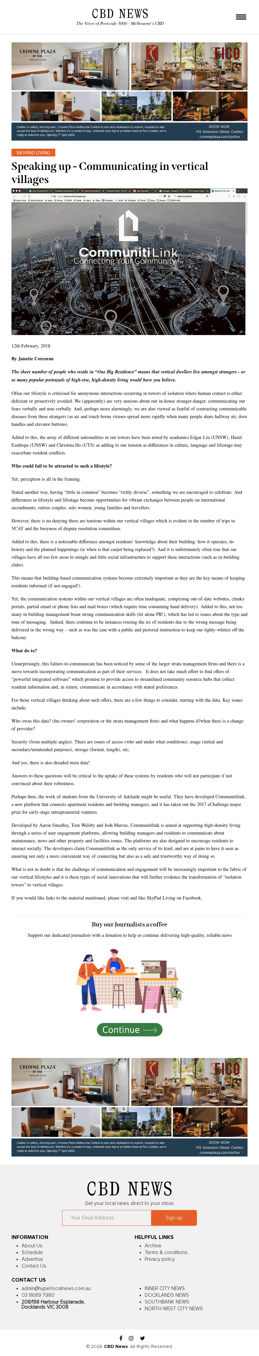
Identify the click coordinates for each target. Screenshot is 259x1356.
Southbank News (167, 1302)
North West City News (174, 1308)
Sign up (174, 1217)
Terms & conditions (166, 1252)
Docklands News (167, 1295)
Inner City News (165, 1288)
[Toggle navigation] (241, 17)
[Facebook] (120, 1339)
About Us (32, 1245)
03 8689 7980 (38, 1295)
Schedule (32, 1252)
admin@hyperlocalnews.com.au (56, 1288)
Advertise (32, 1259)
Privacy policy (160, 1259)
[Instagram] (131, 1339)
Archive (153, 1245)
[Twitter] (142, 1339)
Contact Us (34, 1266)
